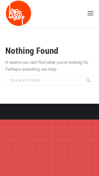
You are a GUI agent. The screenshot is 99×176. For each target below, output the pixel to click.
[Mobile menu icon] (90, 13)
